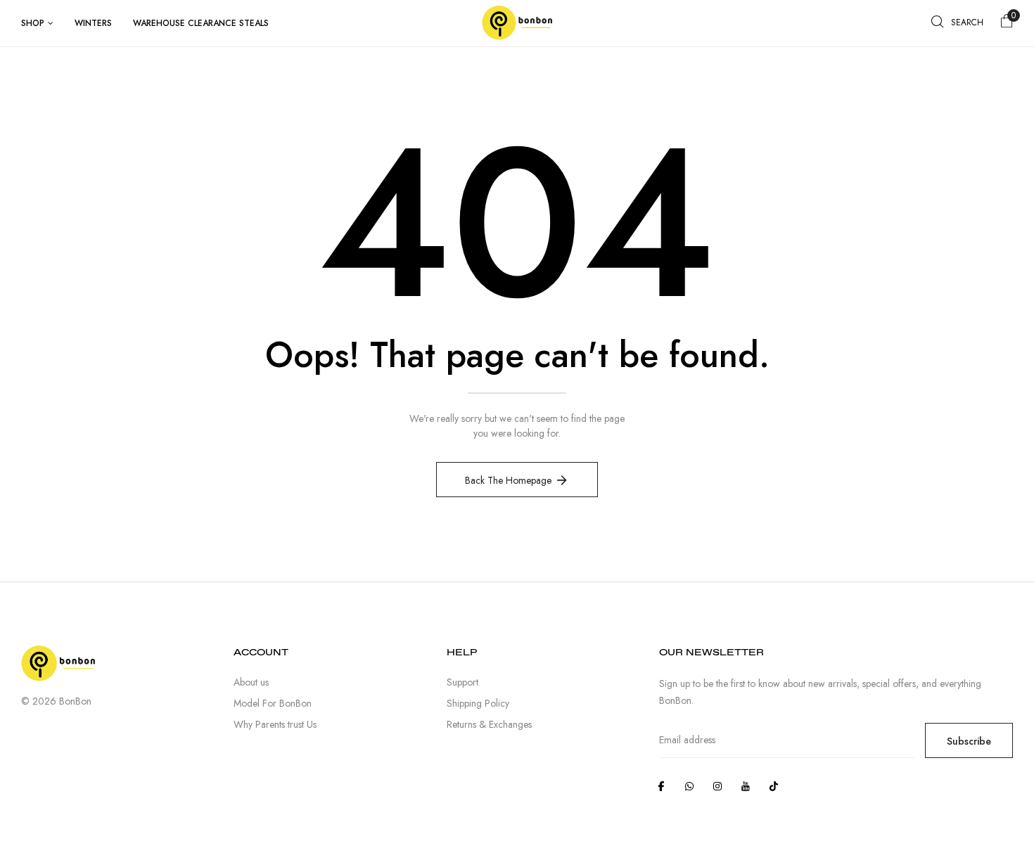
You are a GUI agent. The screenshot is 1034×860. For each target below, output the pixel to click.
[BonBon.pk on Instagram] (717, 786)
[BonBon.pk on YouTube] (746, 786)
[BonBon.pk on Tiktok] (774, 786)
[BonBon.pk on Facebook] (661, 786)
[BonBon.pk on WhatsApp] (689, 786)
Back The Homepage (508, 480)
